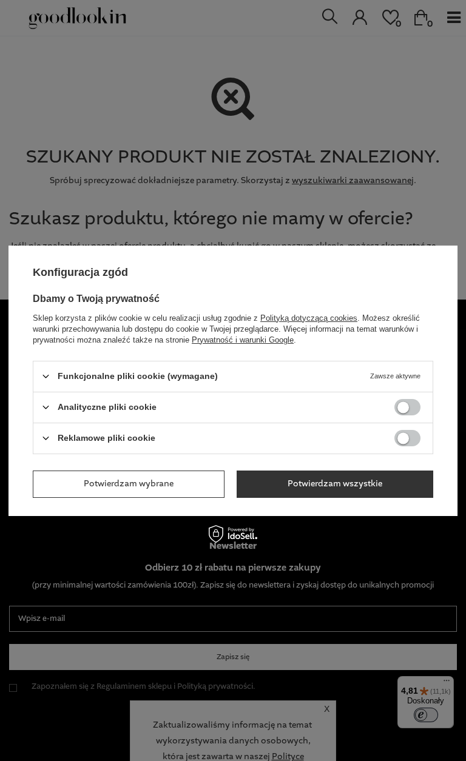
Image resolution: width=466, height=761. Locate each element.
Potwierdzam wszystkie (335, 484)
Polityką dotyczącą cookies (308, 317)
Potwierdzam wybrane (129, 484)
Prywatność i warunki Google (243, 339)
